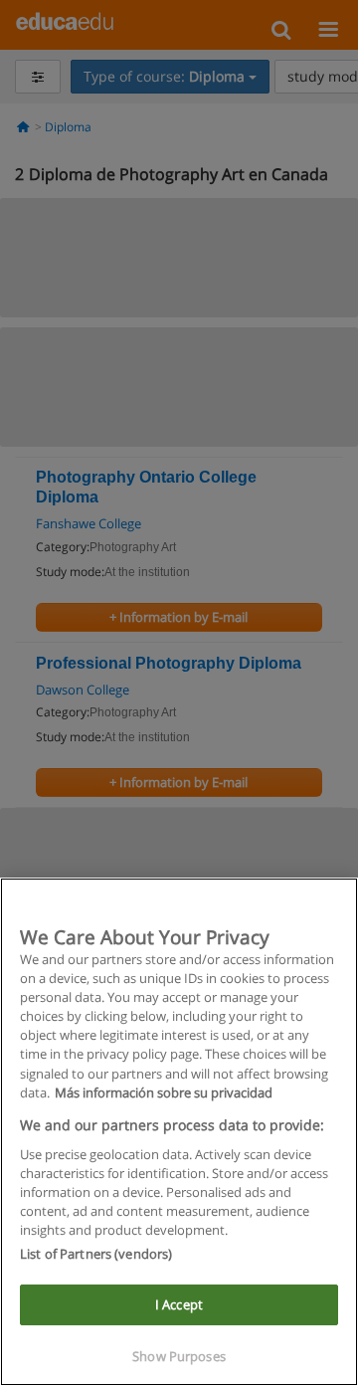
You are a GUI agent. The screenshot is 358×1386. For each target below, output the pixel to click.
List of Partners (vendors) (96, 1254)
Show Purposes (179, 1356)
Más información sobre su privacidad (163, 1092)
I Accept (179, 1304)
